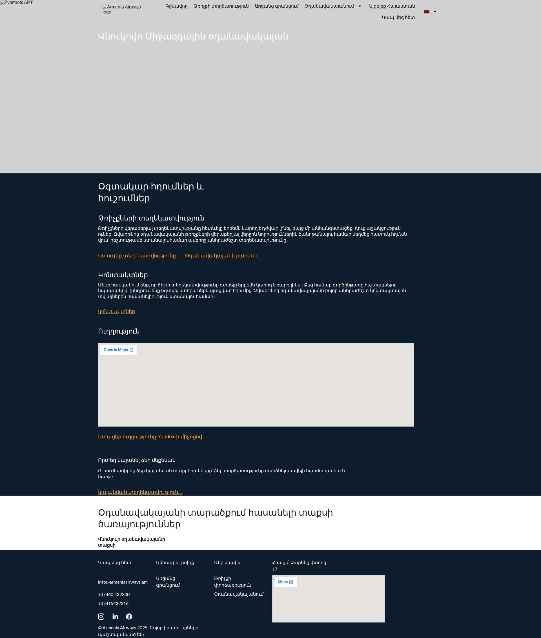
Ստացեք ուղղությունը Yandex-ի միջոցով (150, 437)
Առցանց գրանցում (277, 6)
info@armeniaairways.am (123, 582)
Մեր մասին (227, 562)
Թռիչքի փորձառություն (221, 6)
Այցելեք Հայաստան (392, 6)
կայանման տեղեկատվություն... (140, 492)
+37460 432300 (114, 594)
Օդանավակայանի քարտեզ (222, 256)
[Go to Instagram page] (104, 616)
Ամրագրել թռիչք (175, 562)
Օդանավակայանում (329, 6)
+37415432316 (113, 603)
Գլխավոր (177, 6)
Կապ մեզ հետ (398, 17)
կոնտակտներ (116, 311)
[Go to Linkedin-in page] (118, 616)
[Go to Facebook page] (129, 616)
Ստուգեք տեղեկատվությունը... (139, 256)
